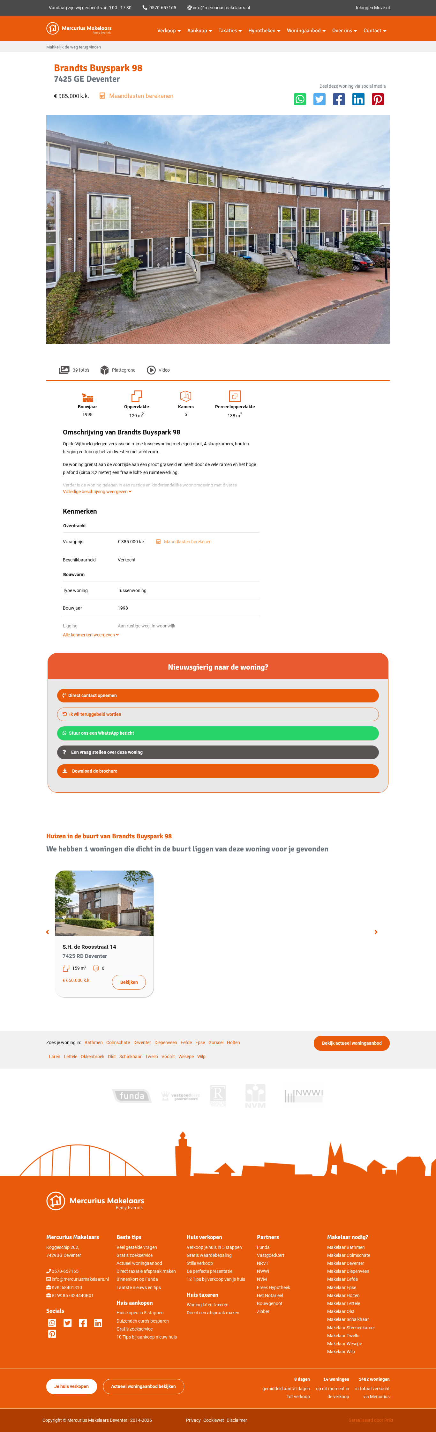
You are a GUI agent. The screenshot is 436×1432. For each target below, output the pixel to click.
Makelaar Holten (343, 1295)
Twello (151, 1056)
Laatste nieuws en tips (139, 1287)
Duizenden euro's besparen (143, 1321)
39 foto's (80, 370)
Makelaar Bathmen (346, 1247)
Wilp (201, 1056)
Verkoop (166, 30)
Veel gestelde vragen (137, 1247)
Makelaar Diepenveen (348, 1271)
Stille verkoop (200, 1263)
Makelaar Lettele (343, 1303)
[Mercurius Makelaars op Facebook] (83, 1323)
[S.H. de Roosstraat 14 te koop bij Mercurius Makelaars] (104, 903)
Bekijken (129, 982)
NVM (262, 1279)
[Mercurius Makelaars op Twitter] (67, 1323)
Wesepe (186, 1056)
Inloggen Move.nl (373, 8)
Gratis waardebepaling (209, 1255)
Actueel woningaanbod (139, 1263)
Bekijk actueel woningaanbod (352, 1043)
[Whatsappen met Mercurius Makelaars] (52, 1323)
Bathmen (94, 1042)
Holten (233, 1042)
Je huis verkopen (71, 1386)
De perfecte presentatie (209, 1271)
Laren (54, 1056)
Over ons (342, 30)
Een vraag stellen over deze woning (107, 752)
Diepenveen (165, 1042)
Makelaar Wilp (341, 1351)
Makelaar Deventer (345, 1263)
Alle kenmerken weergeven (89, 635)
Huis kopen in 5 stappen (140, 1313)
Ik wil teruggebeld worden (94, 714)
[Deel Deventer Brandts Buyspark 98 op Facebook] (339, 99)
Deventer (142, 1042)
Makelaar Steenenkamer (351, 1328)
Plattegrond (123, 370)
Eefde (186, 1042)
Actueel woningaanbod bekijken (143, 1386)
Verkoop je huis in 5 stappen (214, 1247)
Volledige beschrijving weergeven (96, 491)
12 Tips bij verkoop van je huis (216, 1279)
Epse (200, 1042)
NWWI (263, 1271)
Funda (263, 1247)
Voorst (168, 1056)
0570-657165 (162, 8)
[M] (52, 1334)
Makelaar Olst (341, 1311)
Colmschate (118, 1042)
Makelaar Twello (343, 1336)
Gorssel (215, 1042)
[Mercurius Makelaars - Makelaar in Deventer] (94, 28)
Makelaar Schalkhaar (348, 1319)
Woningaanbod (304, 30)
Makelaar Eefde (342, 1279)
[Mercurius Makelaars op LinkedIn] (98, 1323)
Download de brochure (94, 771)
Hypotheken (261, 30)
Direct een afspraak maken (213, 1313)
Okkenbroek (92, 1056)
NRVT (262, 1263)
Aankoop (197, 30)
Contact (372, 30)
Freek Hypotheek (273, 1287)
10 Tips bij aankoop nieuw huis (147, 1337)
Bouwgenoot (269, 1303)
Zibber (263, 1311)
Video (164, 370)
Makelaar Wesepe (344, 1344)
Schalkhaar (130, 1056)
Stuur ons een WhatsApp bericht (101, 733)
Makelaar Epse (341, 1287)
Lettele (70, 1056)
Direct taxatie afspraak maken (146, 1271)
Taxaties (228, 30)
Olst (112, 1056)
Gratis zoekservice (135, 1255)
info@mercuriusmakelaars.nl (221, 8)
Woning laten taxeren (208, 1305)
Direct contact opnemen (92, 695)
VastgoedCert (270, 1255)
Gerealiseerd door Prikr (371, 1420)
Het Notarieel (270, 1295)
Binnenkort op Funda (137, 1279)
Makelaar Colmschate (348, 1255)
